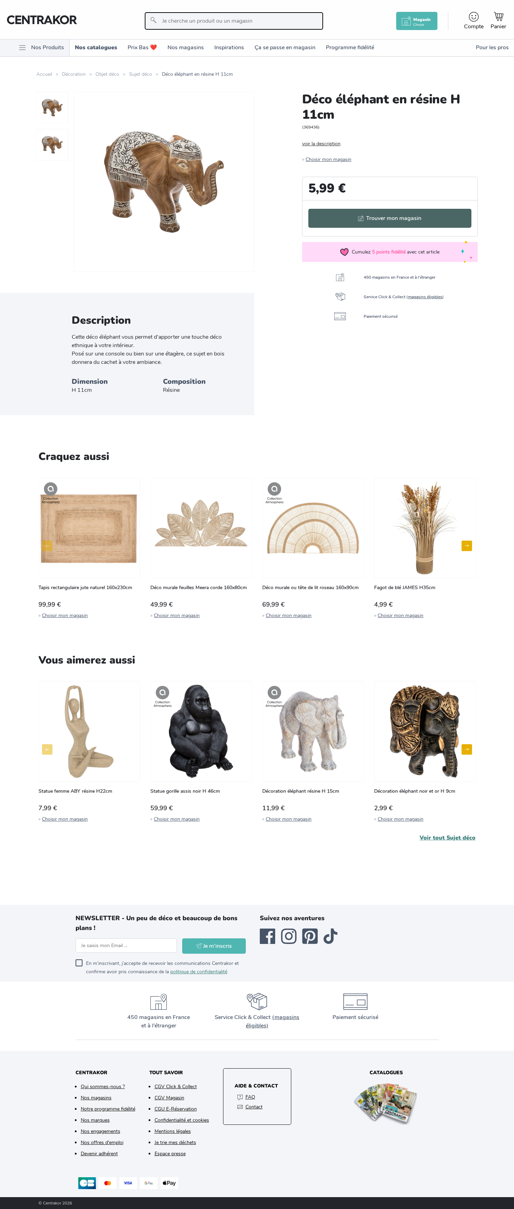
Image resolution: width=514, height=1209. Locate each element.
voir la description (321, 143)
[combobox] (234, 21)
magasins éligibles (425, 297)
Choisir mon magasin (328, 159)
